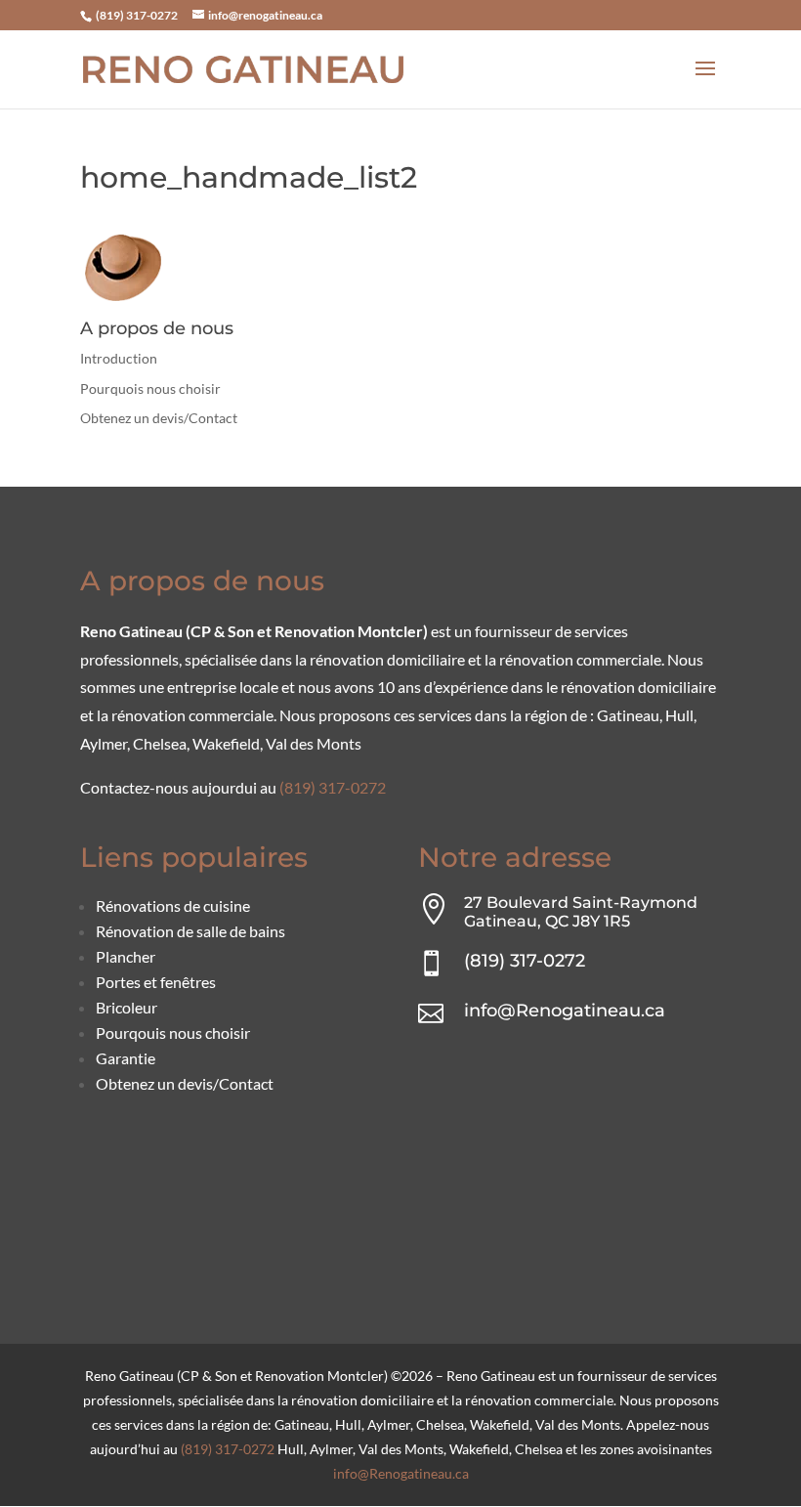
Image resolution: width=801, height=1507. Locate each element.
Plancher (125, 956)
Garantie (125, 1058)
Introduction (118, 358)
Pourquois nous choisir (150, 388)
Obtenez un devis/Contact (158, 417)
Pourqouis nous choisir (173, 1032)
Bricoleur (126, 1007)
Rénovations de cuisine (173, 905)
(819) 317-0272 (136, 15)
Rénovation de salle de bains (190, 931)
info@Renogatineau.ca (564, 1010)
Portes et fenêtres (156, 981)
